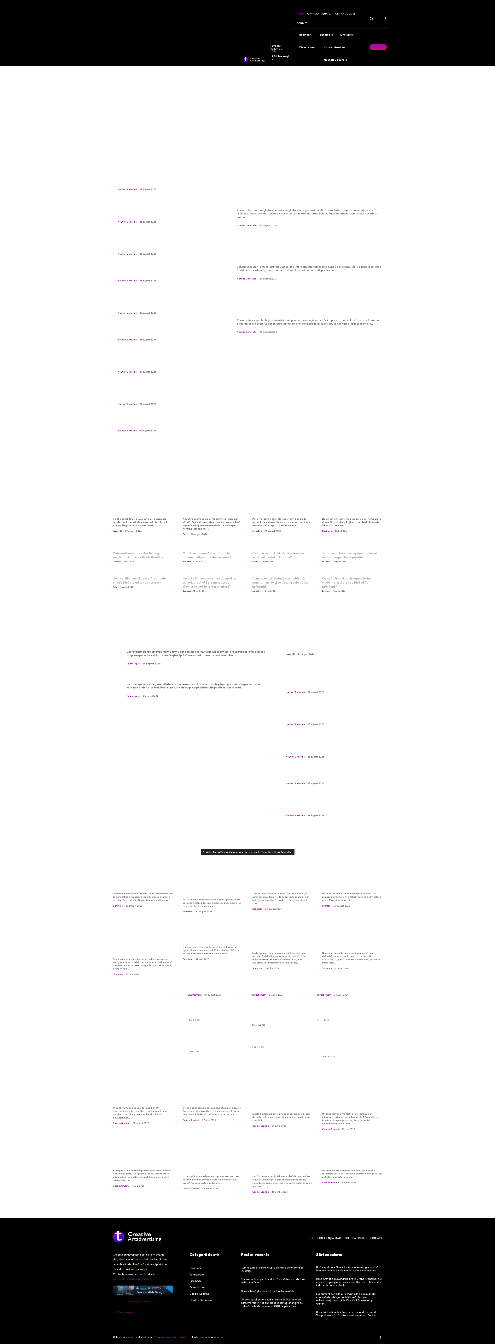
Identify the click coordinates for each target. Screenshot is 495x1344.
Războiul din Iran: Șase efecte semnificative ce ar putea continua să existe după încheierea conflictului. (167, 210)
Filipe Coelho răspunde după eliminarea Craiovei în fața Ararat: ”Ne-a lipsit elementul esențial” (166, 392)
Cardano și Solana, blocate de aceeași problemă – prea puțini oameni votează (142, 506)
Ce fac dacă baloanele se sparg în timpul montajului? (275, 1039)
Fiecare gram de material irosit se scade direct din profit (168, 272)
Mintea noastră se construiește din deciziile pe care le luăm (351, 940)
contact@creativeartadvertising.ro (134, 1279)
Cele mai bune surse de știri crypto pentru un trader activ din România (138, 555)
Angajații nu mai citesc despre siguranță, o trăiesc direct (186, 676)
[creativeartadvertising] (254, 59)
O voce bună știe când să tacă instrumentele (215, 984)
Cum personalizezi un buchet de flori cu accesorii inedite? (278, 980)
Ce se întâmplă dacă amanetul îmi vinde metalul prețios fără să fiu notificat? (346, 582)
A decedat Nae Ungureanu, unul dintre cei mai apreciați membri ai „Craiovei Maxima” (166, 331)
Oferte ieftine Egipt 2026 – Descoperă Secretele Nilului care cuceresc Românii (212, 1041)
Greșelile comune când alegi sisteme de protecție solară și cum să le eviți (352, 1101)
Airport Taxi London (138, 1301)
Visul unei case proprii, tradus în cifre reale (136, 1098)
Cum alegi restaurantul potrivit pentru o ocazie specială (214, 1012)
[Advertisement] (247, 104)
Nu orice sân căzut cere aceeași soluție (137, 884)
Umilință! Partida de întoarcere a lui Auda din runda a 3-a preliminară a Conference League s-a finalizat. (347, 1313)
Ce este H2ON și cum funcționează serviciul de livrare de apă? (348, 506)
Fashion (326, 905)
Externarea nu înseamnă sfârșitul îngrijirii (278, 884)
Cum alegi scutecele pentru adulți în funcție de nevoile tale (344, 1012)
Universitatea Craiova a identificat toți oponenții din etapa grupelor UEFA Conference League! (167, 301)
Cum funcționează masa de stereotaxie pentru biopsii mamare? (211, 887)
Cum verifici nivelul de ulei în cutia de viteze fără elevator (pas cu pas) (139, 580)
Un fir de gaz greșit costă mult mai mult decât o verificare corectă (279, 940)
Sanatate (118, 905)
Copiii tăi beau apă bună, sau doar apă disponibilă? (210, 937)
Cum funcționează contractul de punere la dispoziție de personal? (207, 555)
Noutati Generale (127, 189)
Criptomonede (125, 1312)
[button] (371, 18)
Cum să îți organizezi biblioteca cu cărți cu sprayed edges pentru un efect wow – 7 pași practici (141, 943)
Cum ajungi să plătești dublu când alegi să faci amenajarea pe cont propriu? (212, 1160)
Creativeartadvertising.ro (175, 1337)
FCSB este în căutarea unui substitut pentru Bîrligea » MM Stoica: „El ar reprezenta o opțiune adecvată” (308, 247)
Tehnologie (133, 663)
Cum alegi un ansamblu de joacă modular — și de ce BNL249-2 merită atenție (340, 973)
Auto (185, 534)
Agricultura (257, 591)
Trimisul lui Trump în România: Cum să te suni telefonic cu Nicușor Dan (164, 422)
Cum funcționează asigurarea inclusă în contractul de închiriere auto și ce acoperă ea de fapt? (343, 1044)
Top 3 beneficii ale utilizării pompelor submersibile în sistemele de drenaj (350, 1158)
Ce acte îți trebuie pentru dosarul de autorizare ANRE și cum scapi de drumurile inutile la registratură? (209, 582)
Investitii (117, 531)
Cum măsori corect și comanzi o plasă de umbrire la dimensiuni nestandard (281, 1101)
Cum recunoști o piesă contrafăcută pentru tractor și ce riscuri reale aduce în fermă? (280, 582)
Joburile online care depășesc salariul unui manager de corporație (349, 555)
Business (327, 531)
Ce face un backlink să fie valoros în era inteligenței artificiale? (278, 555)
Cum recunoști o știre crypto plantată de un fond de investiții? (281, 506)
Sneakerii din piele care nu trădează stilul (349, 884)
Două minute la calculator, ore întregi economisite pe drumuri (210, 506)
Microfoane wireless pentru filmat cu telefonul (175, 643)
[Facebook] (385, 18)
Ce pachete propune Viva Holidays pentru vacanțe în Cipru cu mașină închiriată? (276, 1015)
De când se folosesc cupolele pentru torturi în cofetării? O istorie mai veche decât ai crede (278, 1160)
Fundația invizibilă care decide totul (207, 1098)
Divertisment (194, 994)
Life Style (118, 974)
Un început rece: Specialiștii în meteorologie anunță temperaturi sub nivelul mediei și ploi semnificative (347, 1268)
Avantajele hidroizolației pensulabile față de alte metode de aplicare (139, 1158)
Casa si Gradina (121, 1123)
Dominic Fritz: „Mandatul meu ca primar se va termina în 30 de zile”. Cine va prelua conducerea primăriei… (166, 242)
